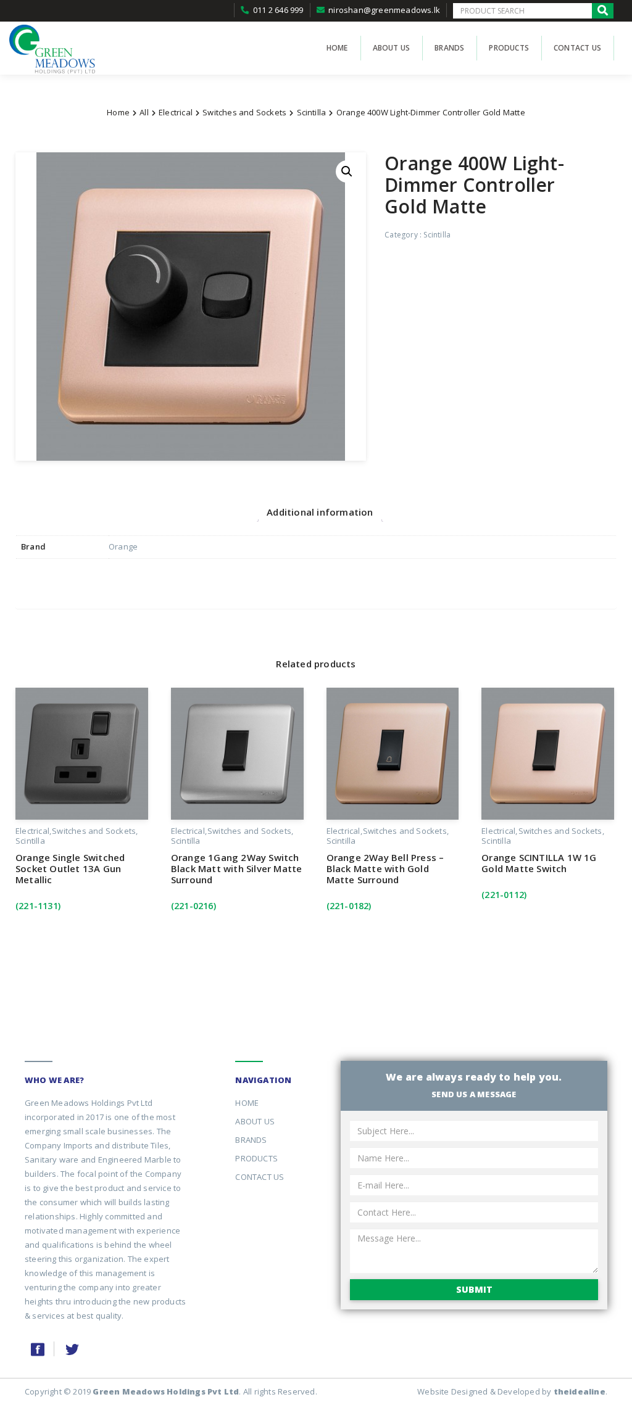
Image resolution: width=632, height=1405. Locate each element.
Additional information (320, 512)
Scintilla (311, 112)
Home (118, 112)
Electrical (176, 112)
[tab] (320, 511)
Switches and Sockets (244, 112)
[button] (347, 171)
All (144, 112)
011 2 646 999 (278, 9)
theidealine (579, 1391)
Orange (123, 546)
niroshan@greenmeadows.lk (384, 9)
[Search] (602, 11)
